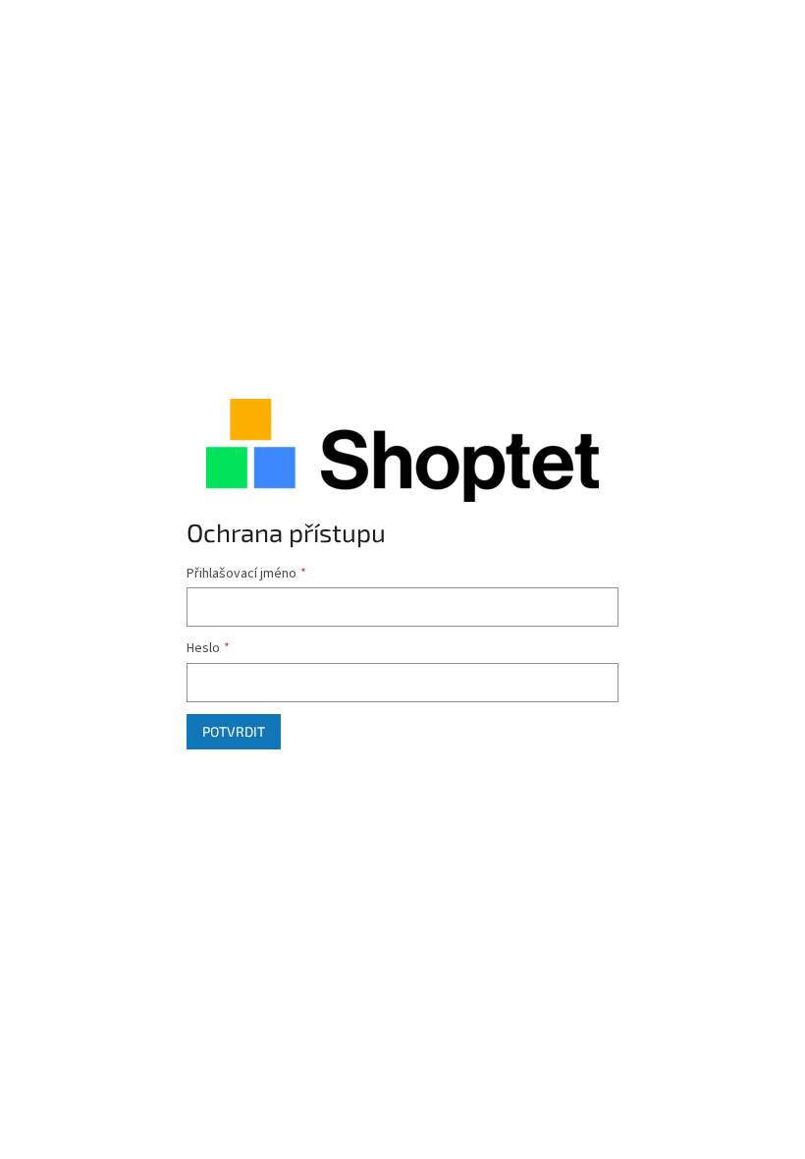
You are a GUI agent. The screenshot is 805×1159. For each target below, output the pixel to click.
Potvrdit (233, 731)
